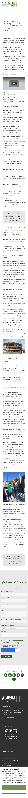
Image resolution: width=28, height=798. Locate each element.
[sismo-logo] (10, 2)
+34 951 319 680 (8, 714)
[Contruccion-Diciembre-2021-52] (14, 339)
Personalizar (14, 791)
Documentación (8, 763)
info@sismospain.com (9, 717)
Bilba (5, 54)
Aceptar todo (14, 787)
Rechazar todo (14, 795)
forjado (20, 150)
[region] (14, 782)
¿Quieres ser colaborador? (11, 760)
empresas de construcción (11, 60)
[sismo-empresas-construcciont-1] (14, 472)
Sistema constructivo (9, 758)
